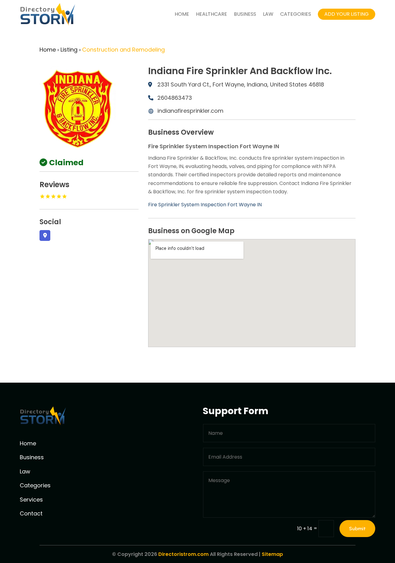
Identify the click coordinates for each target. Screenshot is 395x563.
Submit (357, 528)
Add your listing (346, 14)
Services (31, 499)
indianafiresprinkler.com (190, 111)
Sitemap (272, 554)
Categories (295, 14)
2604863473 (174, 98)
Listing (68, 49)
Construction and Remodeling (123, 49)
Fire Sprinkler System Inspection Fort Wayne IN (205, 204)
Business (245, 14)
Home (182, 14)
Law (268, 14)
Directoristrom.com (183, 554)
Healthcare (211, 14)
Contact (31, 513)
